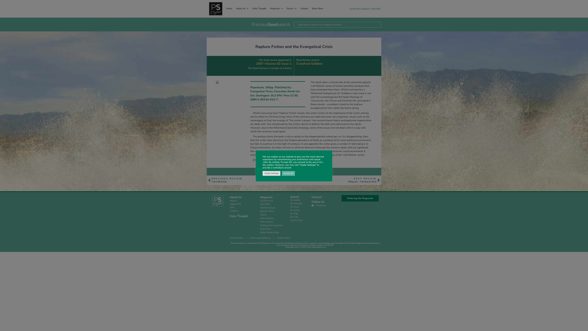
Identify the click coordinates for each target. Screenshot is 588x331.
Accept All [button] (288, 173)
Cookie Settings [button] (271, 173)
